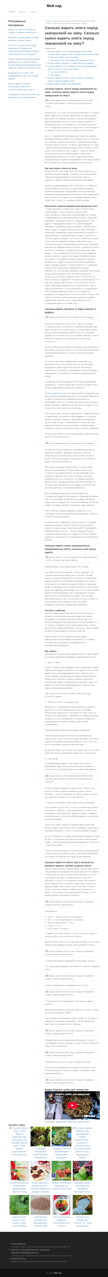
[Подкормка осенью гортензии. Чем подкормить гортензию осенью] (82, 1180)
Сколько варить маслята (56, 393)
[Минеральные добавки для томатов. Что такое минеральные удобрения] (82, 1214)
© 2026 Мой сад (18, 1244)
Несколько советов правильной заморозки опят (72, 60)
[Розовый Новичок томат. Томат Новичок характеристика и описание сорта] (19, 1140)
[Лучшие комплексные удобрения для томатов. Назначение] (61, 1180)
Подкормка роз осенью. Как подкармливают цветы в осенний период (23, 76)
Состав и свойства (58, 72)
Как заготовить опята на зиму (64, 57)
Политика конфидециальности (24, 1252)
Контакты (15, 1249)
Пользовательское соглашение (35, 1249)
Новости (23, 11)
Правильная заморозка (65, 1121)
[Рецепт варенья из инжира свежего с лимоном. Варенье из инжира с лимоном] (40, 1180)
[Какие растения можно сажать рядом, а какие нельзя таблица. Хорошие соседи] (19, 1214)
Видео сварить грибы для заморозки (64, 84)
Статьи (33, 11)
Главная (12, 11)
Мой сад (54, 5)
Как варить (55, 75)
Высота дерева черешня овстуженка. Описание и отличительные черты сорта (21, 86)
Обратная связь (18, 1258)
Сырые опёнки (83, 1121)
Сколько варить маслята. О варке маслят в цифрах (71, 63)
